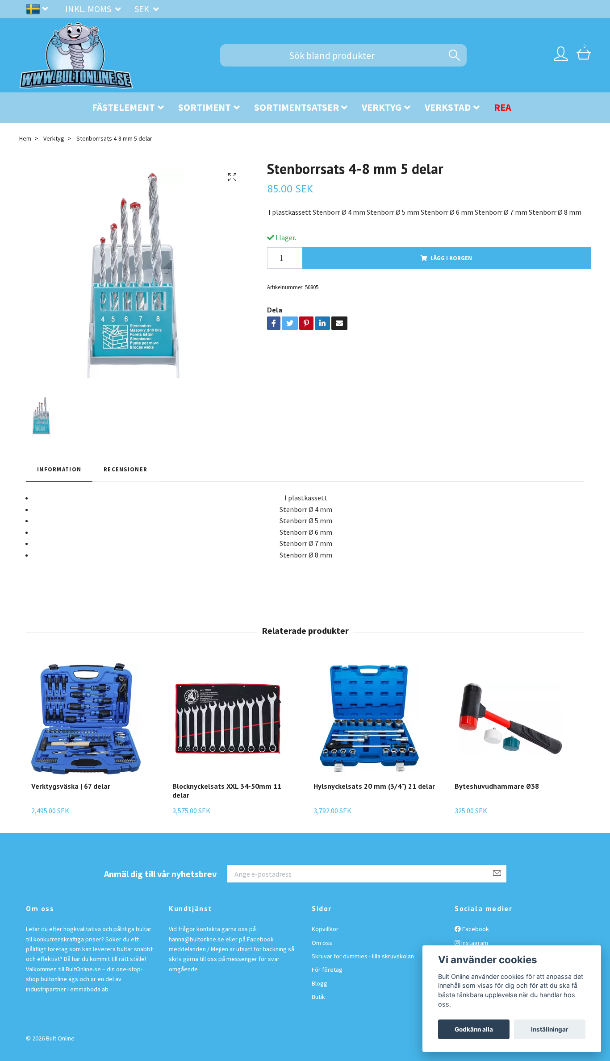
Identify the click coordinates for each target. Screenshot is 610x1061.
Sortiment (204, 107)
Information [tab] (59, 469)
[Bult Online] (76, 55)
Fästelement (123, 107)
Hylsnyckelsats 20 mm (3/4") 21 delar (374, 786)
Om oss (322, 943)
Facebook (475, 929)
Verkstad (448, 107)
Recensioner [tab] (125, 469)
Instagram (474, 943)
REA (502, 107)
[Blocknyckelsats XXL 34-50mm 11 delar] (234, 718)
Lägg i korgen (451, 258)
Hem (25, 138)
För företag (327, 969)
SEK (142, 8)
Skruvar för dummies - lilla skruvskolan (363, 956)
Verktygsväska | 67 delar (70, 786)
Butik (318, 997)
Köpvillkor (325, 929)
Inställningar (549, 1029)
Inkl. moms (89, 8)
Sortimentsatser (296, 107)
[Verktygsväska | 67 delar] (86, 718)
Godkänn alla (474, 1029)
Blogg (319, 983)
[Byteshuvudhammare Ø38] (510, 718)
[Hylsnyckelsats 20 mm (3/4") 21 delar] (374, 718)
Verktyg (381, 107)
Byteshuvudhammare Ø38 (497, 786)
